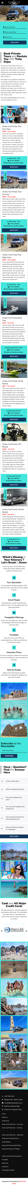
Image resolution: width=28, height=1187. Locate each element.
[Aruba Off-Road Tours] (14, 1061)
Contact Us (5, 1167)
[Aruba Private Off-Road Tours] (14, 1025)
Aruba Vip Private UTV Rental (11, 1149)
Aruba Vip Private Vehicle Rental (11, 1156)
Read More (14, 836)
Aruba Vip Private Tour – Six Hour (12, 1128)
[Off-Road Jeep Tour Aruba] (14, 1006)
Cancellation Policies (8, 1170)
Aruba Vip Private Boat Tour (10, 1138)
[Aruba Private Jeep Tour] (14, 710)
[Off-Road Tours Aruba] (14, 951)
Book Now (5, 1163)
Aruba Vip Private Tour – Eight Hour (12, 1135)
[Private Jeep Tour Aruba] (14, 692)
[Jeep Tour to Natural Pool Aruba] (14, 888)
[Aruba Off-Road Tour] (14, 1080)
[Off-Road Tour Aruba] (14, 969)
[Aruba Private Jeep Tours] (14, 870)
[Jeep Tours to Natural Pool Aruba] (14, 852)
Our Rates (5, 1160)
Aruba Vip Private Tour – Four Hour (12, 1124)
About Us (5, 1117)
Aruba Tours (5, 1121)
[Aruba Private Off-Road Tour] (14, 1043)
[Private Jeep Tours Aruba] (14, 728)
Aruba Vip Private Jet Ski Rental (11, 1145)
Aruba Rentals (6, 1142)
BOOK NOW (14, 167)
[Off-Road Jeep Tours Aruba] (14, 988)
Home (4, 1114)
